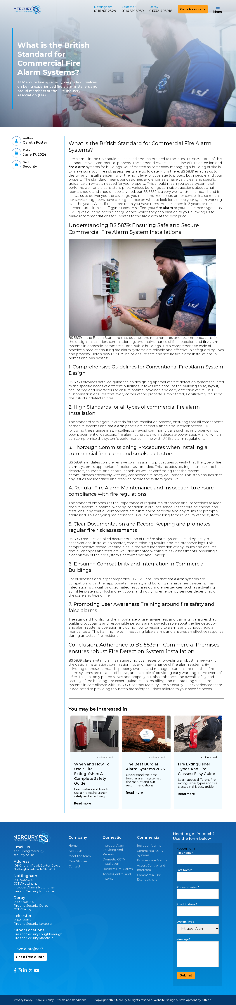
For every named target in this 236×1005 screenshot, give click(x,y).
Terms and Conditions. (72, 1000)
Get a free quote (193, 9)
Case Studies (78, 861)
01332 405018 (160, 11)
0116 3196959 (133, 11)
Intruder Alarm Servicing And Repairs (114, 850)
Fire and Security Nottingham (35, 891)
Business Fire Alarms (118, 869)
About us (75, 851)
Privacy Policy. (23, 1000)
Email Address (187, 904)
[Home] (40, 9)
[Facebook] (15, 970)
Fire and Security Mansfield (34, 938)
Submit (186, 975)
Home (73, 845)
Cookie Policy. (45, 1000)
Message (183, 939)
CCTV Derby (23, 909)
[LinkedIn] (25, 970)
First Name (185, 852)
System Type (185, 921)
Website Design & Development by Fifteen (182, 1000)
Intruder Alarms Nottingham (35, 887)
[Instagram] (20, 970)
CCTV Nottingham (27, 883)
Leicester (46, 923)
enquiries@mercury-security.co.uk (29, 853)
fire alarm (77, 167)
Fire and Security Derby (31, 905)
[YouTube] (36, 970)
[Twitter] (30, 970)
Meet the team (80, 856)
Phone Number (188, 887)
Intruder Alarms (149, 845)
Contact (74, 866)
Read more (82, 803)
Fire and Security (26, 923)
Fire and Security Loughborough (38, 934)
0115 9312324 (105, 11)
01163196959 (22, 920)
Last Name (184, 870)
